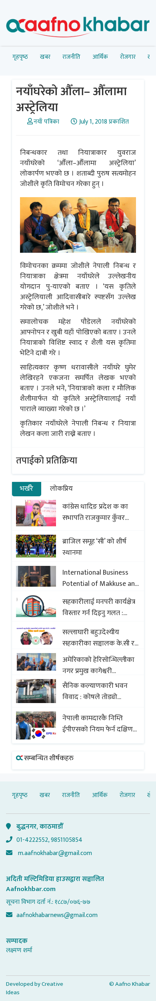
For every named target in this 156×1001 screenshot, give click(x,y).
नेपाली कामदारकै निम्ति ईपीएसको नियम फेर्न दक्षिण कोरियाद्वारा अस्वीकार (97, 724)
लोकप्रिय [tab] (61, 489)
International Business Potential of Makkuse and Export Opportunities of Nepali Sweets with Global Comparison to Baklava (101, 578)
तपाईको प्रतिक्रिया (46, 461)
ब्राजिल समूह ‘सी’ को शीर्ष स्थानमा (94, 547)
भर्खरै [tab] (26, 489)
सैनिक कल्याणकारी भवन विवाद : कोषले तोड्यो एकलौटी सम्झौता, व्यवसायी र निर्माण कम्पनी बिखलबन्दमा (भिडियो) (100, 691)
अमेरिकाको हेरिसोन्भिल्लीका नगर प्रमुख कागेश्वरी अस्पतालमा (98, 665)
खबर (45, 57)
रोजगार (128, 57)
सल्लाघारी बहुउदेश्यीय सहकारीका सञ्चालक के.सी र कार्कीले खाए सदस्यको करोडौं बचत (101, 638)
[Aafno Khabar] (78, 28)
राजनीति (71, 57)
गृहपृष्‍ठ (20, 57)
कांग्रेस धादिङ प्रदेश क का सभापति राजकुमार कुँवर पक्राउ (95, 512)
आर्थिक (100, 57)
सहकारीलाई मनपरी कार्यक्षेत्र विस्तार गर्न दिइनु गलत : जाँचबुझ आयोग (98, 607)
